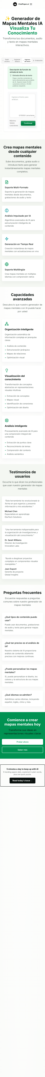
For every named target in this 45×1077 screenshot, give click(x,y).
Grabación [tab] (38, 60)
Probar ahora (22, 742)
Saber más (22, 750)
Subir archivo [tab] (7, 60)
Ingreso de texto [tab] (27, 60)
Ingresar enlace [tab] (17, 60)
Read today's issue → (22, 780)
